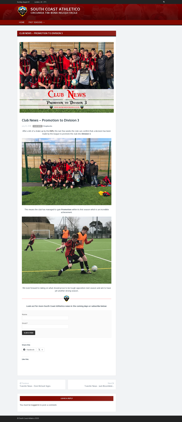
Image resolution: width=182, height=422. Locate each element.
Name (24, 314)
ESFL (52, 131)
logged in (35, 405)
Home (21, 22)
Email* (25, 323)
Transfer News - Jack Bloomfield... (99, 386)
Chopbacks (47, 126)
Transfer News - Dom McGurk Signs (35, 386)
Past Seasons (35, 22)
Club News (37, 126)
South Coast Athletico (55, 9)
